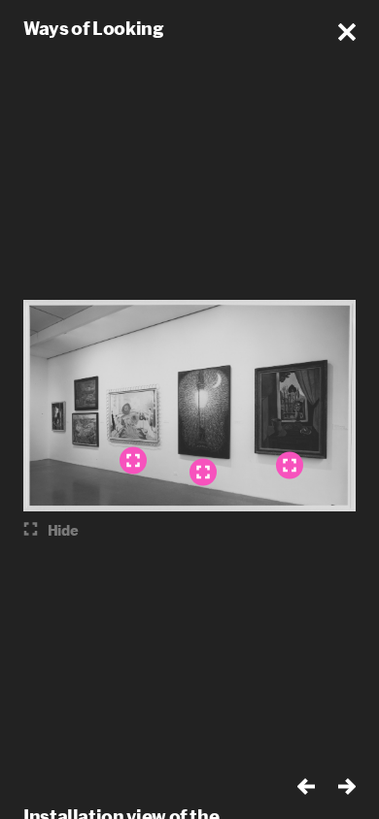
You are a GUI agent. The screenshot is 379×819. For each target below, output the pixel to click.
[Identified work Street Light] (203, 472)
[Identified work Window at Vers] (289, 465)
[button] (347, 32)
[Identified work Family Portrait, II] (133, 460)
